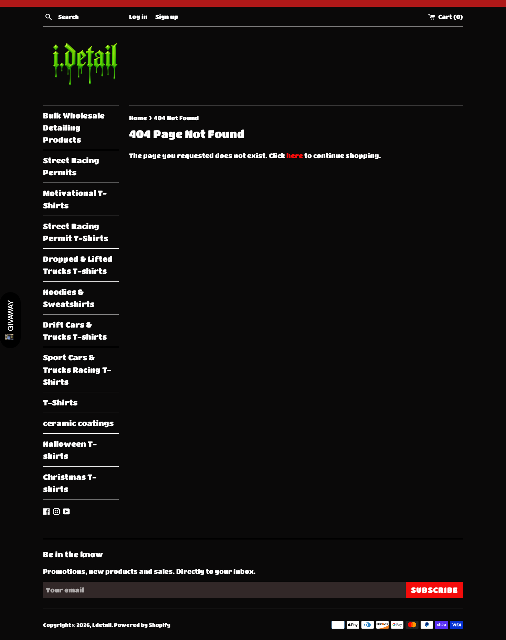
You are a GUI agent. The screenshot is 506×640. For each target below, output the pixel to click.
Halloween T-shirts (70, 450)
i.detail (102, 625)
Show (10, 320)
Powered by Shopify (142, 625)
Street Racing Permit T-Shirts (75, 232)
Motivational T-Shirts (75, 199)
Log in (138, 16)
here (294, 155)
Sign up (166, 16)
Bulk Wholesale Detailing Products (74, 127)
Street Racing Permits (71, 166)
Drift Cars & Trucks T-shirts (75, 330)
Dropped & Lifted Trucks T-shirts (78, 265)
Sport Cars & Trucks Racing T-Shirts (77, 369)
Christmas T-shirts (69, 483)
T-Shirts (60, 402)
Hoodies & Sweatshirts (68, 298)
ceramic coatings (78, 423)
